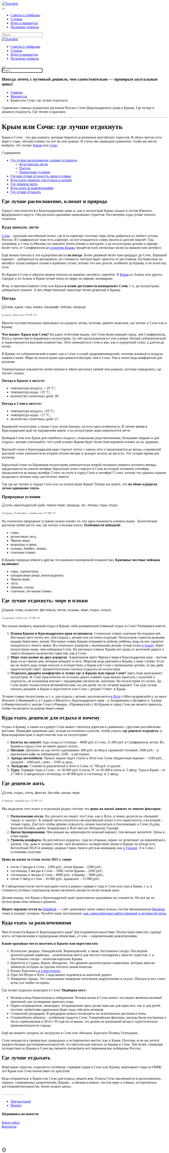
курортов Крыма (62, 247)
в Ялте (116, 696)
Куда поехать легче (33, 164)
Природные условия (34, 172)
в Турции (130, 848)
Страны (16, 19)
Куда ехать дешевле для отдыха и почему (41, 180)
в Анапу (148, 645)
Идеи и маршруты (24, 23)
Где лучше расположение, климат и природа (44, 160)
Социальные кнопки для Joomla (13, 1094)
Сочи (53, 145)
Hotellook (50, 909)
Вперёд (16, 1105)
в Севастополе (49, 971)
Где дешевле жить (24, 184)
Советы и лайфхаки (25, 15)
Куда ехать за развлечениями (32, 188)
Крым (37, 145)
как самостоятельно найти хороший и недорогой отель (125, 913)
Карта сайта (11, 1122)
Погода (24, 168)
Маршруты (19, 96)
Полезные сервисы (25, 27)
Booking (159, 909)
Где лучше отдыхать (26, 192)
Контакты (9, 1126)
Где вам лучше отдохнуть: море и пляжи (41, 176)
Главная (16, 92)
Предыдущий (21, 1101)
